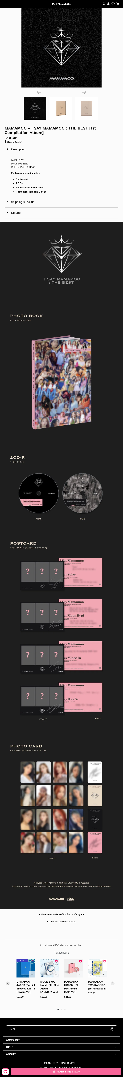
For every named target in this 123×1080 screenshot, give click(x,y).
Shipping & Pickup (20, 202)
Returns (13, 212)
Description (15, 149)
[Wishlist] (113, 4)
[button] (61, 921)
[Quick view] (32, 974)
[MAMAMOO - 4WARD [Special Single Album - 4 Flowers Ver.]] (25, 968)
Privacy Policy (51, 1063)
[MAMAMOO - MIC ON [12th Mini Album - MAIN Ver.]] (73, 968)
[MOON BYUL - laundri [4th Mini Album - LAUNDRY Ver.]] (49, 968)
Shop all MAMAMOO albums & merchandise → (61, 945)
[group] (26, 982)
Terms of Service (69, 1063)
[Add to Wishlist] (5, 1071)
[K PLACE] (61, 4)
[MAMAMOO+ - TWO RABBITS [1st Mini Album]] (97, 968)
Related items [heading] (61, 952)
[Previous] (38, 92)
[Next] (84, 92)
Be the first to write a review (61, 921)
